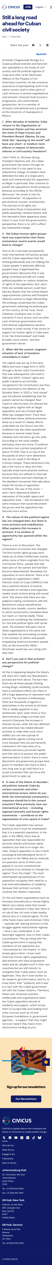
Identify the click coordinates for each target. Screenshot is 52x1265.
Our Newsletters (26, 1099)
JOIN (28, 7)
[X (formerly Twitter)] (40, 45)
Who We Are (8, 1145)
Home (5, 1141)
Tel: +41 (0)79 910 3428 (13, 1243)
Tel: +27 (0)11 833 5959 (13, 1188)
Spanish (41, 54)
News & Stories (9, 1163)
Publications (7, 1158)
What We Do (8, 1150)
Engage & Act (8, 1154)
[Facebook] (33, 45)
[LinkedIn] (47, 45)
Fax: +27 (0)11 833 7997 (12, 1193)
